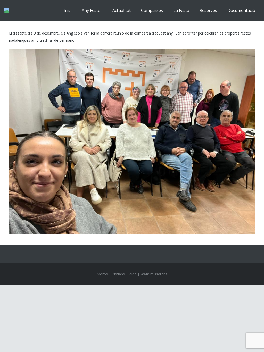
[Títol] (6, 10)
